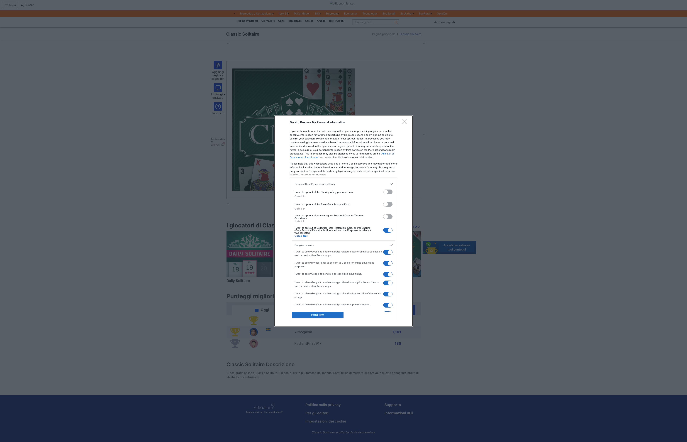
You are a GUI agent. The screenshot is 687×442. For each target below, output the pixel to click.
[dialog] (343, 221)
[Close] (405, 122)
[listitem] (343, 184)
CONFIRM (317, 315)
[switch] (388, 192)
